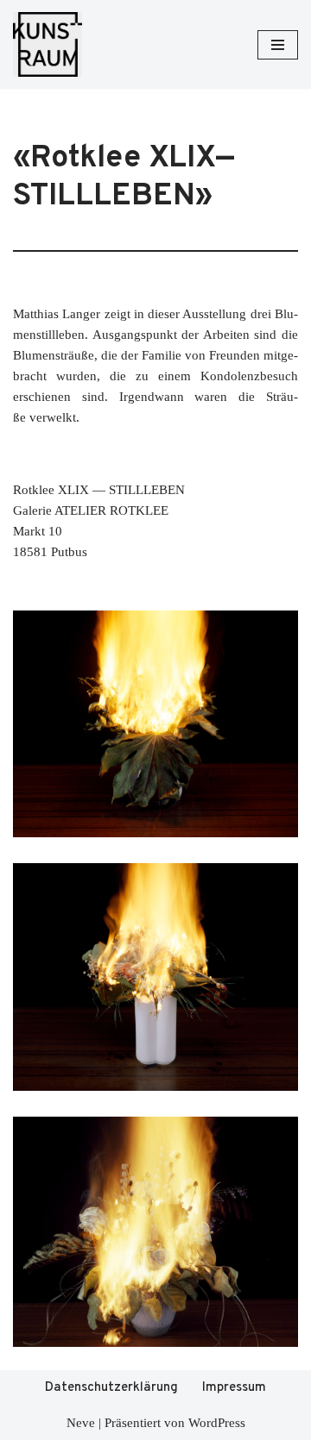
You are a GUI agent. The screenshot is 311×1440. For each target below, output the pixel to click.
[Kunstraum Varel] (47, 44)
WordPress (216, 1423)
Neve (81, 1423)
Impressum (234, 1388)
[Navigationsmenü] (277, 44)
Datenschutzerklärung (111, 1388)
